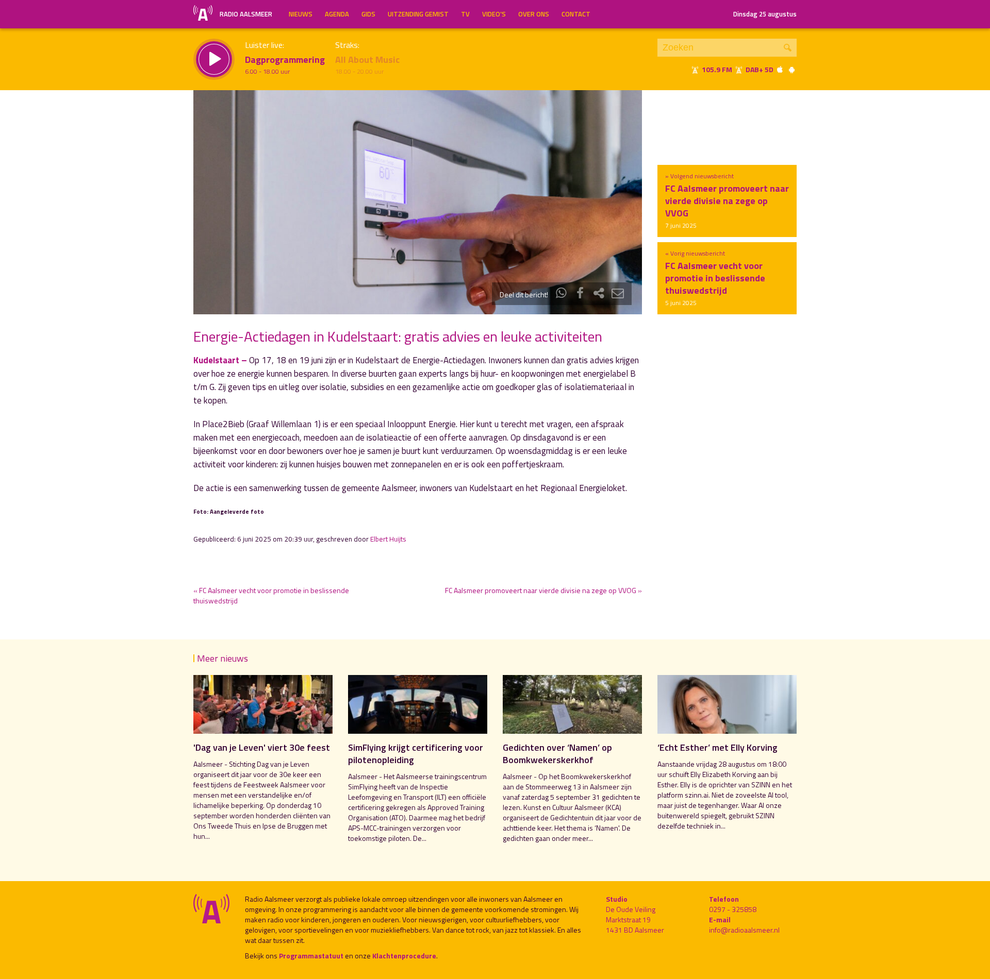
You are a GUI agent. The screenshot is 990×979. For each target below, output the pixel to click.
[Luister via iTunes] (780, 69)
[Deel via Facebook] (580, 294)
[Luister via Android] (791, 69)
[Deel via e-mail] (617, 294)
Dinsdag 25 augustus (765, 14)
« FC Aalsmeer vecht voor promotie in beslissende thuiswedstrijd (271, 595)
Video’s (494, 14)
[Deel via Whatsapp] (561, 294)
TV (465, 14)
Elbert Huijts (388, 539)
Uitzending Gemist (418, 14)
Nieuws (300, 14)
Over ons (533, 14)
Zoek (788, 48)
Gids (368, 14)
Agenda (337, 14)
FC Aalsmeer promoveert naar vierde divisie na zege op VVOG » (543, 590)
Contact (576, 14)
